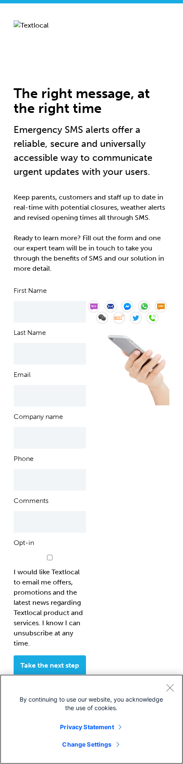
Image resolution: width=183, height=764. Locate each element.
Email (22, 374)
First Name (30, 290)
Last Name (30, 332)
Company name (38, 416)
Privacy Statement (87, 726)
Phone (24, 458)
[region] (91, 719)
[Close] (170, 687)
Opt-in (24, 542)
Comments (31, 500)
